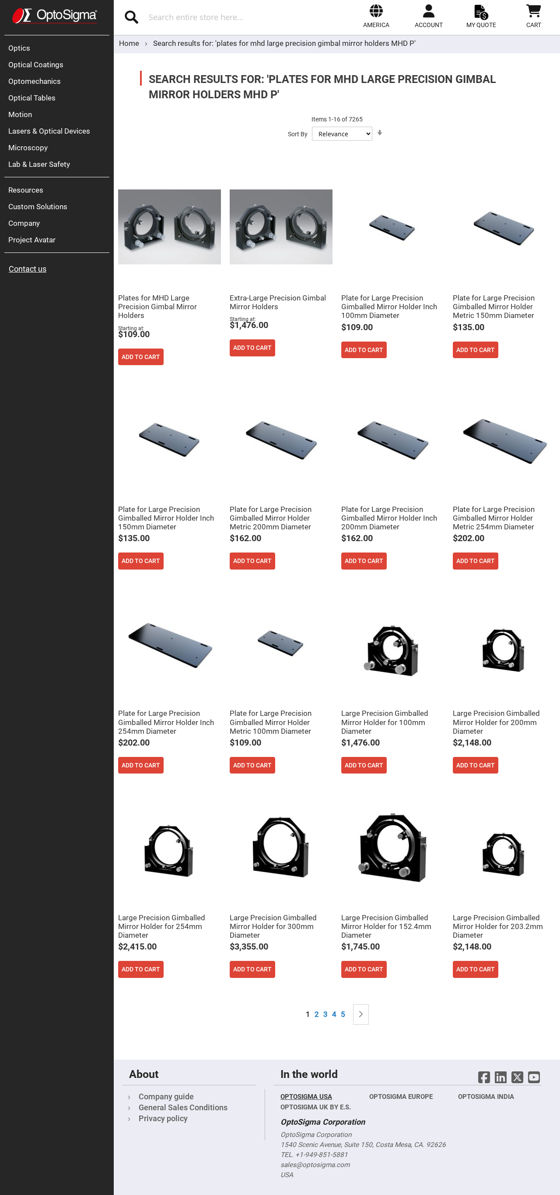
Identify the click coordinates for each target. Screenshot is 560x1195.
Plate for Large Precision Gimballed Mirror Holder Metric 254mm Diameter (494, 518)
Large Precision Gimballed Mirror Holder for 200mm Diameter (496, 722)
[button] (376, 16)
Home (130, 43)
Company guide (166, 1096)
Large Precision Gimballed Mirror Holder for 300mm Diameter (273, 926)
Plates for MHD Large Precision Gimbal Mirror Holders (157, 307)
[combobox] (204, 17)
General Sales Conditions (183, 1107)
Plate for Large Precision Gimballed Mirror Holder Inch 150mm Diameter (166, 518)
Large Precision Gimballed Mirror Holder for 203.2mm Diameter (498, 926)
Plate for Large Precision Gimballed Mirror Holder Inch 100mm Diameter (389, 307)
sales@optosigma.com (315, 1165)
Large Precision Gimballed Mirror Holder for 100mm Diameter (384, 722)
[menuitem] (59, 48)
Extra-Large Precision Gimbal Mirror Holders (278, 302)
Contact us (27, 268)
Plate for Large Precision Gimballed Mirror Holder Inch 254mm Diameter (166, 722)
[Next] (361, 1014)
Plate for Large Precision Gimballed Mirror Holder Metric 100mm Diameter (271, 722)
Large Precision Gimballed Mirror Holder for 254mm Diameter (161, 926)
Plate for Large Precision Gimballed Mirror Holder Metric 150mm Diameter (494, 307)
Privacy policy (163, 1118)
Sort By (298, 134)
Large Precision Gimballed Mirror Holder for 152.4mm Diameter (386, 926)
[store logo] (55, 15)
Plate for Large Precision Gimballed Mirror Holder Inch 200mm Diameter (389, 518)
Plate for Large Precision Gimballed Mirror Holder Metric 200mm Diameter (271, 518)
